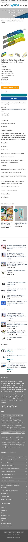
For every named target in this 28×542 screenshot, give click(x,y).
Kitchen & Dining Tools (14, 12)
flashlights (4, 425)
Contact (15, 534)
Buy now (14, 98)
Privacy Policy (4, 520)
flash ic (22, 422)
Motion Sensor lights (6, 432)
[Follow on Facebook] (2, 406)
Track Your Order (5, 515)
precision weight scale (6, 437)
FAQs (2, 513)
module (10, 430)
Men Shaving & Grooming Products (10, 480)
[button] (2, 5)
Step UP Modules (5, 444)
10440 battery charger (6, 415)
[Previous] (3, 39)
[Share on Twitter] (8, 114)
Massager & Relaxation (7, 477)
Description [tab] (4, 120)
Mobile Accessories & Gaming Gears (10, 483)
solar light (4, 442)
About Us (3, 507)
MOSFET (15, 430)
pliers (23, 432)
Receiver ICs (21, 437)
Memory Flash (5, 430)
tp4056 (21, 444)
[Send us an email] (13, 406)
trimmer (3, 447)
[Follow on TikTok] (8, 406)
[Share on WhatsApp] (2, 114)
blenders (15, 420)
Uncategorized (5, 496)
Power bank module (12, 435)
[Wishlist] (21, 5)
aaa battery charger (6, 417)
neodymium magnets (16, 432)
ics (12, 425)
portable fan (4, 435)
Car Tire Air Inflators (6, 422)
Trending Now (4, 493)
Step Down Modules (21, 442)
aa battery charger (15, 417)
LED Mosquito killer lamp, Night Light (21, 224)
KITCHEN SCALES (6, 427)
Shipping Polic (4, 518)
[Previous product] (15, 15)
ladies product (14, 427)
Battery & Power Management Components (12, 457)
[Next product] (12, 15)
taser (17, 444)
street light (12, 444)
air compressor (5, 420)
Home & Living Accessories (16, 10)
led (18, 427)
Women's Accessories (6, 499)
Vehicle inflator (9, 447)
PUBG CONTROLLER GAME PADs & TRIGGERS (10, 486)
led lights (23, 427)
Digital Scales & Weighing (7, 465)
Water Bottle (17, 447)
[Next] (24, 39)
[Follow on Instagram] (5, 406)
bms (20, 420)
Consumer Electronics (6, 462)
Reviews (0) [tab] (4, 126)
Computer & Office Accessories (9, 459)
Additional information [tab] (8, 123)
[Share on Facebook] (5, 114)
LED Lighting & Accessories (8, 474)
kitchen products (18, 425)
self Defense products (21, 439)
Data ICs (17, 422)
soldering (9, 442)
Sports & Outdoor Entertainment (9, 490)
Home (4, 10)
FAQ (19, 534)
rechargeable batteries (6, 439)
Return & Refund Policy (7, 526)
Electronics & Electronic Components (10, 468)
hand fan (9, 425)
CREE (13, 422)
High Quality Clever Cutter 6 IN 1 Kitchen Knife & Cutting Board (6, 225)
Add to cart (14, 95)
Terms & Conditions (6, 523)
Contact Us (4, 510)
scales (14, 439)
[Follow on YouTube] (16, 406)
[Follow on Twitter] (10, 406)
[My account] (23, 5)
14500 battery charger (18, 415)
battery (10, 420)
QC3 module (15, 437)
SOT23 (13, 442)
